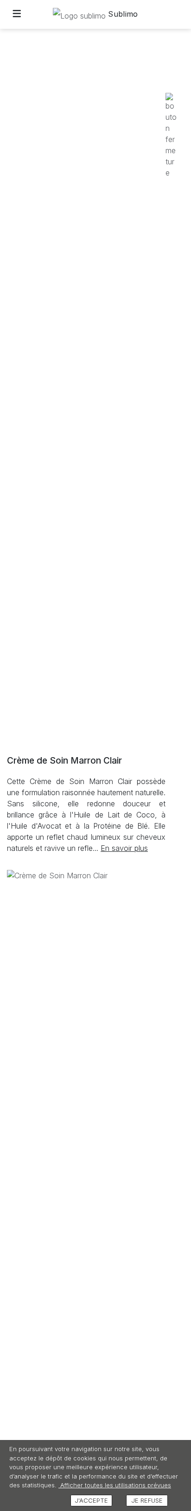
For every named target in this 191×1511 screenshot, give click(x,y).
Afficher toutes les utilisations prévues (114, 1485)
